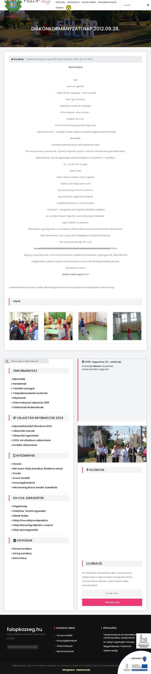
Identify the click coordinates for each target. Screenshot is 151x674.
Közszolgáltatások (23, 482)
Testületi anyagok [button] (23, 388)
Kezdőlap (18, 59)
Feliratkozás (112, 602)
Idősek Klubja (20, 515)
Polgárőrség (19, 506)
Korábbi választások (24, 445)
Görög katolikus (22, 553)
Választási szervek (23, 431)
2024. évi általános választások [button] (31, 440)
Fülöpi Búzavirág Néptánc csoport (32, 525)
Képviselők (18, 379)
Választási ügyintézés (25, 435)
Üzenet (60, 7)
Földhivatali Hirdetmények (28, 407)
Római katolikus (22, 548)
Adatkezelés (83, 669)
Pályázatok (19, 398)
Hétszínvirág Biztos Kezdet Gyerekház (34, 487)
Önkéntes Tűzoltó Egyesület (29, 511)
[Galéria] (112, 443)
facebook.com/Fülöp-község (22, 647)
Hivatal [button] (16, 464)
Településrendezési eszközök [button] (30, 393)
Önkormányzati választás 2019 (30, 402)
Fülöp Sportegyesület (25, 530)
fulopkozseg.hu (24, 629)
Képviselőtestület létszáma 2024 (32, 426)
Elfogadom (68, 669)
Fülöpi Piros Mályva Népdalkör (30, 520)
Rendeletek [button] (19, 383)
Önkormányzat (64, 646)
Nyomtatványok (65, 651)
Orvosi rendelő (21, 478)
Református (19, 558)
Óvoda (16, 473)
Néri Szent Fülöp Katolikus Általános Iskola (37, 468)
